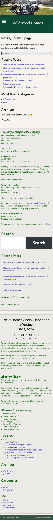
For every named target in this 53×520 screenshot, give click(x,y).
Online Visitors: (9, 414)
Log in (5, 500)
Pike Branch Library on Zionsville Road (20, 452)
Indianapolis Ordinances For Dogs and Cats (20, 87)
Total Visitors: (9, 429)
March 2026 (8, 471)
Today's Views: (9, 416)
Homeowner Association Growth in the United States (24, 65)
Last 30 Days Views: (11, 424)
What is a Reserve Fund (12, 84)
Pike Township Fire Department (17, 455)
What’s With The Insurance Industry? (17, 81)
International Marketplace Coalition (19, 445)
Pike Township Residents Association (19, 458)
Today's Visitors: (10, 419)
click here (47, 224)
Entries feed (8, 503)
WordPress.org (9, 508)
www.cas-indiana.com (38, 203)
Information (8, 99)
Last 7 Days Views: (10, 422)
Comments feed (9, 505)
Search (7, 234)
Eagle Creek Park (11, 442)
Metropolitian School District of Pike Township (23, 450)
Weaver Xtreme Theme (44, 517)
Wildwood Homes (27, 23)
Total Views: (8, 427)
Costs (5, 103)
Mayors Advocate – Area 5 (15, 447)
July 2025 (7, 474)
